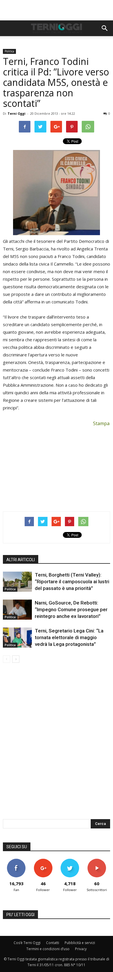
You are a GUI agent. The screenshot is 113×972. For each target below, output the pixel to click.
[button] (105, 28)
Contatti (52, 942)
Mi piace (16, 861)
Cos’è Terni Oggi (27, 942)
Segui (43, 861)
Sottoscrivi (96, 861)
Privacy (81, 948)
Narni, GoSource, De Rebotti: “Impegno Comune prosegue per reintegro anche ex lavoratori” (71, 609)
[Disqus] (56, 745)
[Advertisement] (56, 10)
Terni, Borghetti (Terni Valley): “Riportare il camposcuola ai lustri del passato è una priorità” (72, 581)
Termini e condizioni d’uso (48, 948)
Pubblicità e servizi (80, 942)
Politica (9, 51)
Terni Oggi (16, 113)
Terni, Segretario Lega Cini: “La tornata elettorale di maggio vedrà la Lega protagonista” (69, 637)
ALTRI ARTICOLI (20, 559)
